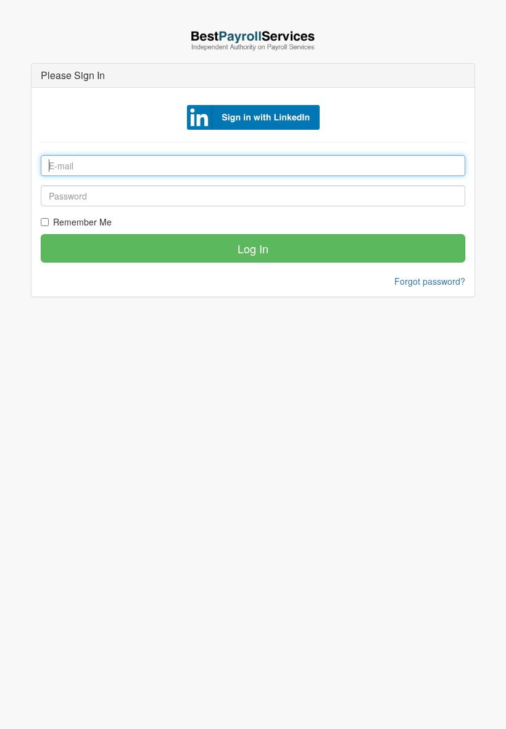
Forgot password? (429, 281)
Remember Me (82, 222)
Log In (253, 248)
